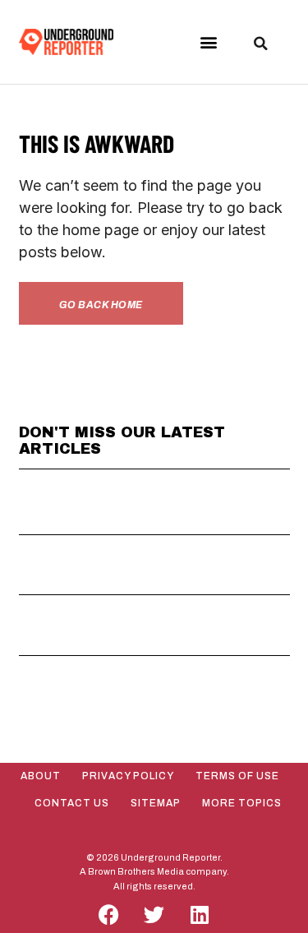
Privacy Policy (128, 776)
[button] (208, 42)
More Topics (242, 803)
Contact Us (71, 803)
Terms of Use (237, 776)
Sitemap (156, 803)
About (41, 776)
